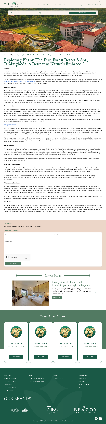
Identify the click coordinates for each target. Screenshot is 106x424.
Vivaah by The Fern (10, 378)
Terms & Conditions (85, 384)
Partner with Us (58, 378)
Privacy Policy (83, 375)
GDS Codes (82, 381)
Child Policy (82, 378)
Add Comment (13, 263)
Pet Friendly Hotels (10, 387)
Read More (57, 297)
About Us (32, 375)
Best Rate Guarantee (10, 381)
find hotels (41, 5)
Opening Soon (8, 390)
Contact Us (82, 387)
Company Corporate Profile (37, 378)
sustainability (78, 5)
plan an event (68, 5)
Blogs (12, 55)
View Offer (16, 357)
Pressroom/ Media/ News (36, 381)
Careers (56, 375)
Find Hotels (7, 375)
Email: (56, 235)
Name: (7, 235)
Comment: (8, 241)
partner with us (88, 5)
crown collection (52, 5)
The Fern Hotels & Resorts (53, 421)
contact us (98, 5)
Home (6, 55)
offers (60, 5)
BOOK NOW (82, 12)
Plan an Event (8, 384)
